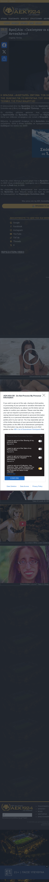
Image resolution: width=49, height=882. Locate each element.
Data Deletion (12, 486)
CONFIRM (14, 478)
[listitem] (24, 436)
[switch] (40, 441)
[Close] (44, 396)
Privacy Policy (37, 486)
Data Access (24, 486)
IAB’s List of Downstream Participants (27, 429)
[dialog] (24, 441)
